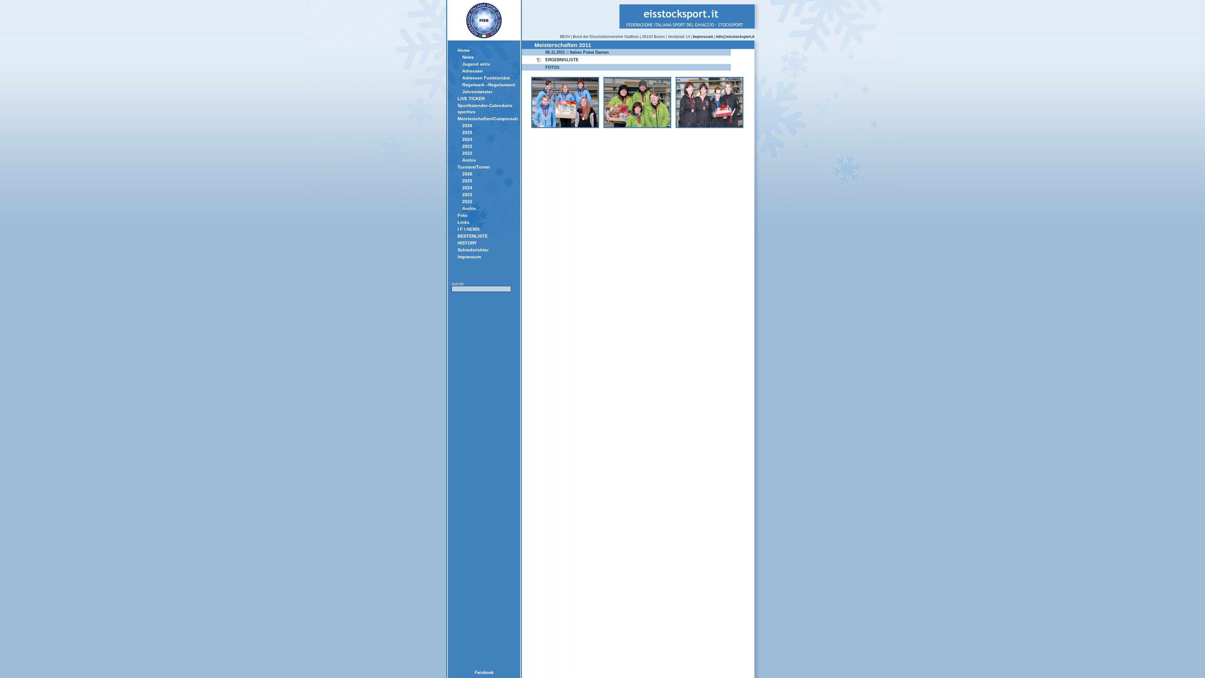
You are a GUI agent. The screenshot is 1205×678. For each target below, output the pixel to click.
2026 (467, 125)
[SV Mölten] (637, 126)
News (468, 57)
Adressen (472, 70)
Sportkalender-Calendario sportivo (485, 108)
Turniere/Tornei (474, 167)
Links (463, 222)
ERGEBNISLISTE (562, 59)
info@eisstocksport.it (735, 37)
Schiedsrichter (473, 249)
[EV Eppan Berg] (709, 126)
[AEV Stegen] (565, 126)
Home (464, 50)
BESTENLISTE (473, 236)
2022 (467, 153)
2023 (467, 146)
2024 (467, 139)
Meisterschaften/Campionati (487, 118)
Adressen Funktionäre (486, 77)
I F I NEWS (468, 229)
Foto (463, 215)
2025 (467, 132)
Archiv (469, 160)
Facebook (484, 672)
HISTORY (467, 242)
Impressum (469, 256)
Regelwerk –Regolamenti (488, 84)
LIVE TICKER (471, 98)
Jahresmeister (477, 91)
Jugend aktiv (476, 64)
